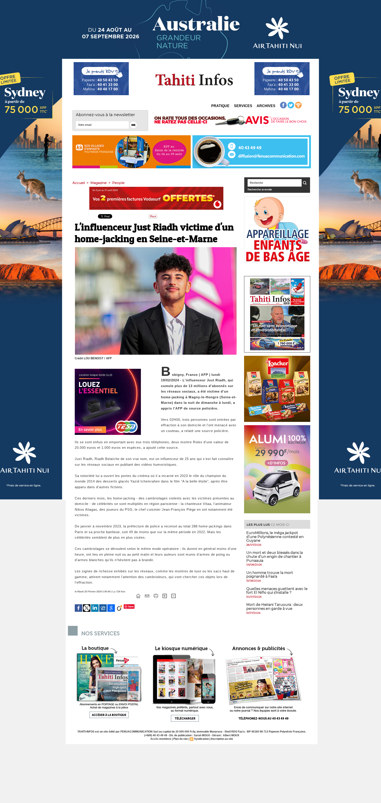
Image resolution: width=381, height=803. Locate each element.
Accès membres (160, 738)
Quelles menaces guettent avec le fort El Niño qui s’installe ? (277, 591)
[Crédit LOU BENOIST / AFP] (156, 248)
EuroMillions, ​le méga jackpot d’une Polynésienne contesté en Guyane (275, 537)
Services (243, 106)
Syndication (201, 738)
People (118, 183)
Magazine (98, 183)
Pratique (220, 106)
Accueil (79, 183)
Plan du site (180, 738)
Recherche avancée (260, 189)
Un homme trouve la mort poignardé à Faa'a (269, 575)
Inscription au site (222, 738)
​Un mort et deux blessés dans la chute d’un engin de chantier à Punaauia (274, 556)
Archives (266, 106)
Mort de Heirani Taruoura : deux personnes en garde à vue (274, 607)
